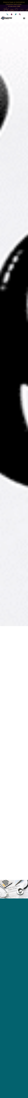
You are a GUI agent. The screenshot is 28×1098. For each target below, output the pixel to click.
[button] (19, 14)
